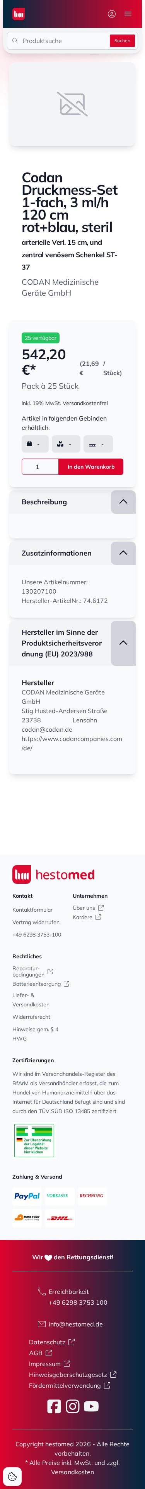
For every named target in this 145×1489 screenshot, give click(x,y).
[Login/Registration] (111, 14)
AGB (36, 1353)
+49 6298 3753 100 (78, 1302)
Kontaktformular (32, 909)
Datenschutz (47, 1342)
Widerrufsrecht (31, 1016)
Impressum (45, 1364)
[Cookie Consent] (12, 1476)
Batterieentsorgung (36, 984)
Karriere (82, 917)
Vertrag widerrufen (36, 922)
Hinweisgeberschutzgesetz (68, 1374)
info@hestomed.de (76, 1324)
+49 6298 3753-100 (36, 934)
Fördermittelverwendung (65, 1385)
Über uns (84, 908)
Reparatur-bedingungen (28, 971)
